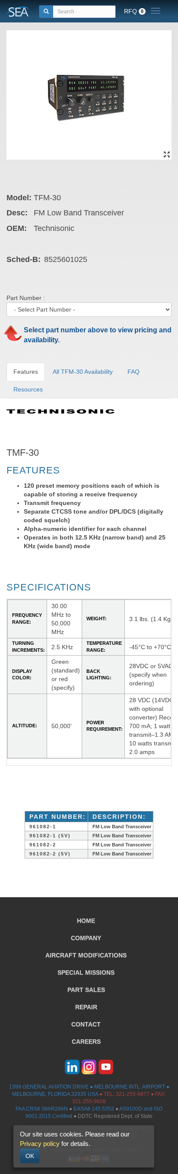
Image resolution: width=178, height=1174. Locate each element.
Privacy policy (40, 1143)
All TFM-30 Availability (83, 371)
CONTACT (86, 1024)
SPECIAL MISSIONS (85, 972)
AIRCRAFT (86, 955)
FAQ (133, 371)
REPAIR (86, 1007)
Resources (28, 389)
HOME (86, 920)
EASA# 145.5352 (93, 1109)
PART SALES (86, 989)
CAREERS (86, 1041)
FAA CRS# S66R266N (42, 1109)
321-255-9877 (132, 1094)
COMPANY (86, 937)
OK (29, 1155)
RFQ (133, 11)
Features (25, 371)
